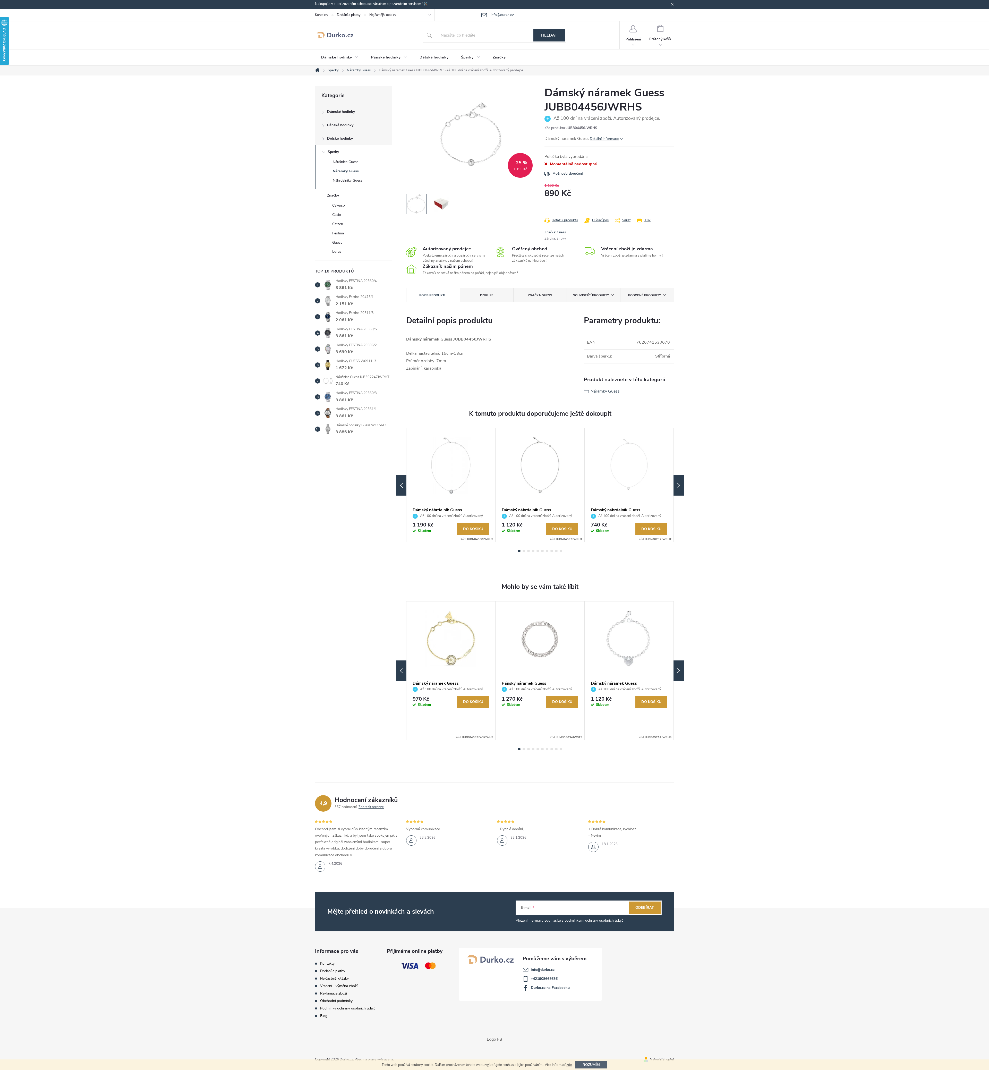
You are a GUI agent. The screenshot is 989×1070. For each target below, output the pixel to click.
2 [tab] (524, 551)
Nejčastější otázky (382, 15)
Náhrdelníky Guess (348, 180)
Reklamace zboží (333, 993)
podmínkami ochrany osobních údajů (594, 920)
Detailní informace (604, 138)
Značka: (555, 232)
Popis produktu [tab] (433, 295)
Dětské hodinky (340, 138)
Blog (323, 1015)
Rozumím (591, 1064)
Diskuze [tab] (486, 295)
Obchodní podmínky (336, 1000)
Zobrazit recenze (371, 807)
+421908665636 (544, 978)
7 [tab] (547, 551)
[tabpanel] (451, 485)
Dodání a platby (349, 15)
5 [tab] (537, 551)
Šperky (333, 151)
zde (569, 1065)
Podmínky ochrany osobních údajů (348, 1008)
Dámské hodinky (341, 111)
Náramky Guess (346, 171)
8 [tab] (551, 551)
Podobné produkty (644, 295)
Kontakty (321, 15)
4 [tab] (533, 551)
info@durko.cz (543, 969)
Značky (333, 195)
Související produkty (591, 295)
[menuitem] (340, 57)
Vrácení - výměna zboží (338, 985)
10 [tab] (561, 551)
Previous (401, 485)
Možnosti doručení (567, 173)
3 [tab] (528, 551)
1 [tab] (519, 551)
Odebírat (644, 907)
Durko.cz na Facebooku (550, 987)
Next (678, 485)
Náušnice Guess (346, 161)
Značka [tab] (540, 295)
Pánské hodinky (340, 125)
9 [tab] (556, 551)
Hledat (549, 35)
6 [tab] (542, 551)
